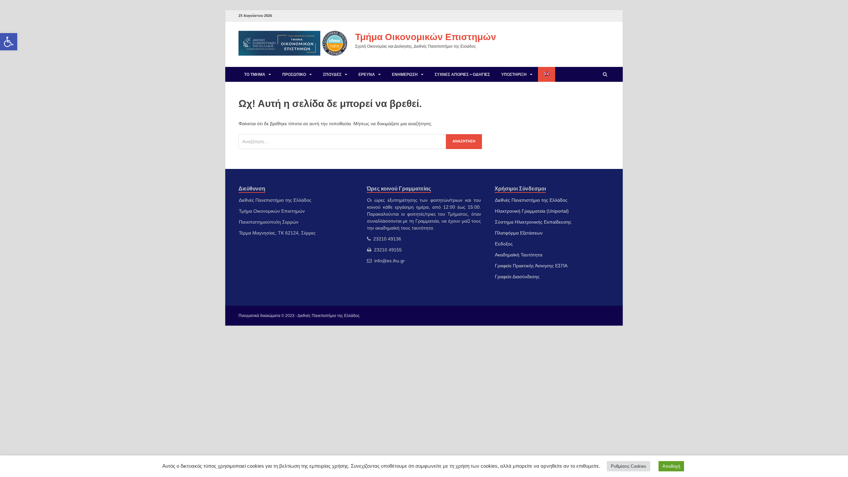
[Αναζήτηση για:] (360, 141)
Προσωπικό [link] (294, 74)
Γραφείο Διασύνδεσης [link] (517, 276)
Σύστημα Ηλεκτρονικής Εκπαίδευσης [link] (533, 222)
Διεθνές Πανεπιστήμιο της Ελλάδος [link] (531, 200)
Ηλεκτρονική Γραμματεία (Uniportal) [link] (532, 211)
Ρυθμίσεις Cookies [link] (628, 466)
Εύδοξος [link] (504, 243)
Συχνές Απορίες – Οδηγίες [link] (462, 74)
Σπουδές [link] (332, 74)
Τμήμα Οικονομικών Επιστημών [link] (425, 36)
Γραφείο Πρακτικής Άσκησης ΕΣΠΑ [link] (531, 265)
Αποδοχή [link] (671, 466)
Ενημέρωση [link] (405, 74)
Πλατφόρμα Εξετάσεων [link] (519, 233)
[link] (8, 41)
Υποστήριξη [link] (514, 74)
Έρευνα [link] (366, 74)
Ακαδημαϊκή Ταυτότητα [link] (518, 254)
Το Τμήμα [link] (254, 74)
